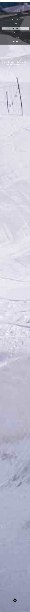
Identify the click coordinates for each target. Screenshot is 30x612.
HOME (15, 15)
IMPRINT (15, 41)
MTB (15, 24)
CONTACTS (15, 37)
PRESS (15, 33)
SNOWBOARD (15, 19)
